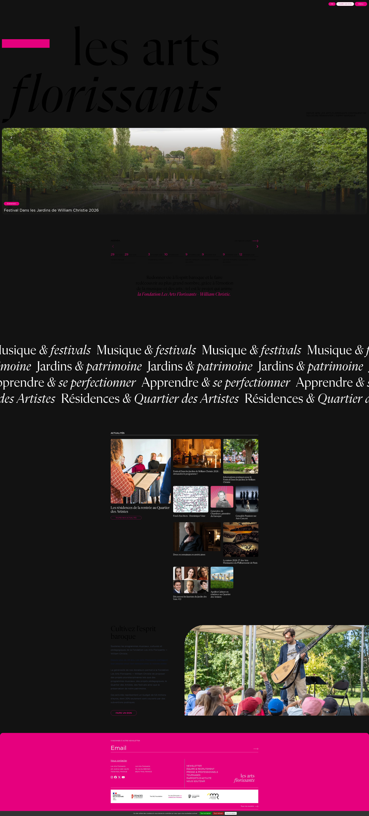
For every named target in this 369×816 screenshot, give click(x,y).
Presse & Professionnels (202, 772)
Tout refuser (218, 813)
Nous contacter (119, 760)
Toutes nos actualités (126, 518)
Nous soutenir (196, 781)
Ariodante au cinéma (156, 260)
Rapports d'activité (199, 778)
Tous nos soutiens (247, 806)
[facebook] (116, 777)
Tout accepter (205, 813)
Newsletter (194, 766)
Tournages (193, 775)
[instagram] (112, 777)
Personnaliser (231, 813)
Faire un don (345, 4)
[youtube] (123, 777)
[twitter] (120, 777)
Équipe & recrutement (200, 769)
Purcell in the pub (117, 260)
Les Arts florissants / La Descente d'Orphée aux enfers (201, 261)
